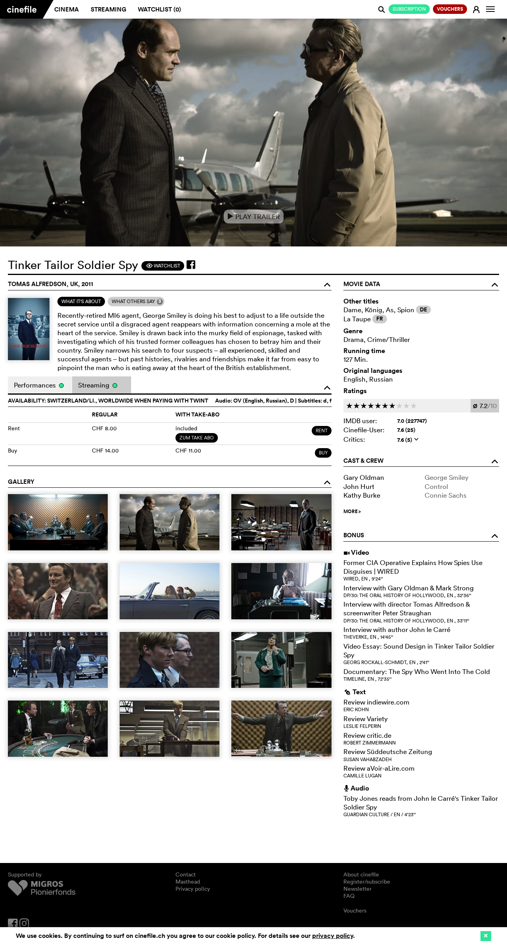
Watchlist (163, 265)
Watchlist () (159, 9)
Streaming (108, 9)
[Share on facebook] (191, 265)
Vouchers (354, 910)
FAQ (349, 895)
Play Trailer (253, 216)
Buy (323, 452)
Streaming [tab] (94, 385)
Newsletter (357, 888)
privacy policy (332, 936)
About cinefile (361, 874)
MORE (352, 511)
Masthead (187, 881)
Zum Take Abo (196, 437)
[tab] (81, 301)
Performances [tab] (35, 385)
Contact (185, 874)
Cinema (66, 9)
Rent (322, 430)
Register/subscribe (366, 881)
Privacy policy (192, 888)
